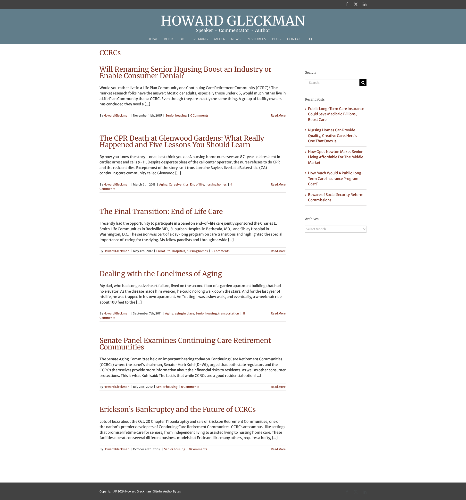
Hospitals (178, 251)
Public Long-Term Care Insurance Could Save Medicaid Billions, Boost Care (336, 114)
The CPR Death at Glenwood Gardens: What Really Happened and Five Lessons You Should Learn (182, 141)
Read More (278, 115)
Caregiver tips (179, 184)
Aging (163, 184)
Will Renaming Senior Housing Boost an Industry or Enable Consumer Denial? (186, 72)
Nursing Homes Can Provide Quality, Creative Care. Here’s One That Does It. (332, 135)
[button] (310, 39)
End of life (197, 184)
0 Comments (199, 115)
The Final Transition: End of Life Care (161, 211)
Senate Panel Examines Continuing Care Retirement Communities (185, 343)
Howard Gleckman (116, 115)
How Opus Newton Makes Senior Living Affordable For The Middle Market (335, 157)
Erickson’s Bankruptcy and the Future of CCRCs (178, 409)
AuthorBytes (172, 491)
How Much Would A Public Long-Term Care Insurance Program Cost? (335, 178)
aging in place (184, 313)
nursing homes (216, 184)
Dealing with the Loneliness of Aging (161, 273)
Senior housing (176, 115)
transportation (228, 313)
